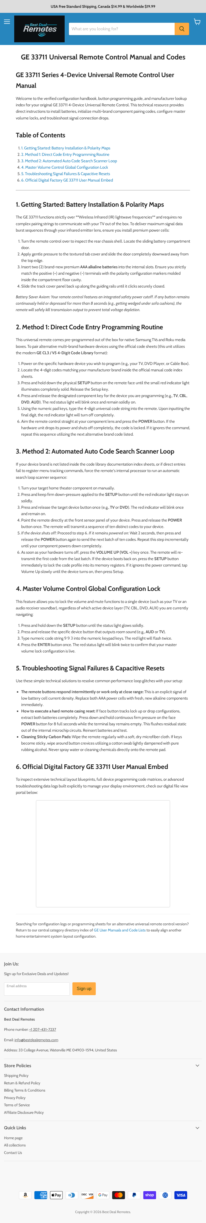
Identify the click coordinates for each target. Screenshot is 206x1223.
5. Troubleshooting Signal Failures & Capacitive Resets (65, 173)
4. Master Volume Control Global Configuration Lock (64, 167)
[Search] (182, 29)
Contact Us (13, 1152)
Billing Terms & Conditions (24, 1090)
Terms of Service (17, 1105)
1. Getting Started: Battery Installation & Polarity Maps (65, 148)
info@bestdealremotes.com (36, 1039)
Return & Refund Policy (22, 1083)
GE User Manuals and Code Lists (120, 930)
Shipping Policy (16, 1075)
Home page (13, 1137)
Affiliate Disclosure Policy (24, 1112)
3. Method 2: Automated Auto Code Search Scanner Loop (69, 160)
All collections (15, 1145)
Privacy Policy (14, 1097)
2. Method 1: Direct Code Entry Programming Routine (65, 154)
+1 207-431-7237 (42, 1029)
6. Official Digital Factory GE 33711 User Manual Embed (67, 180)
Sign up (84, 988)
